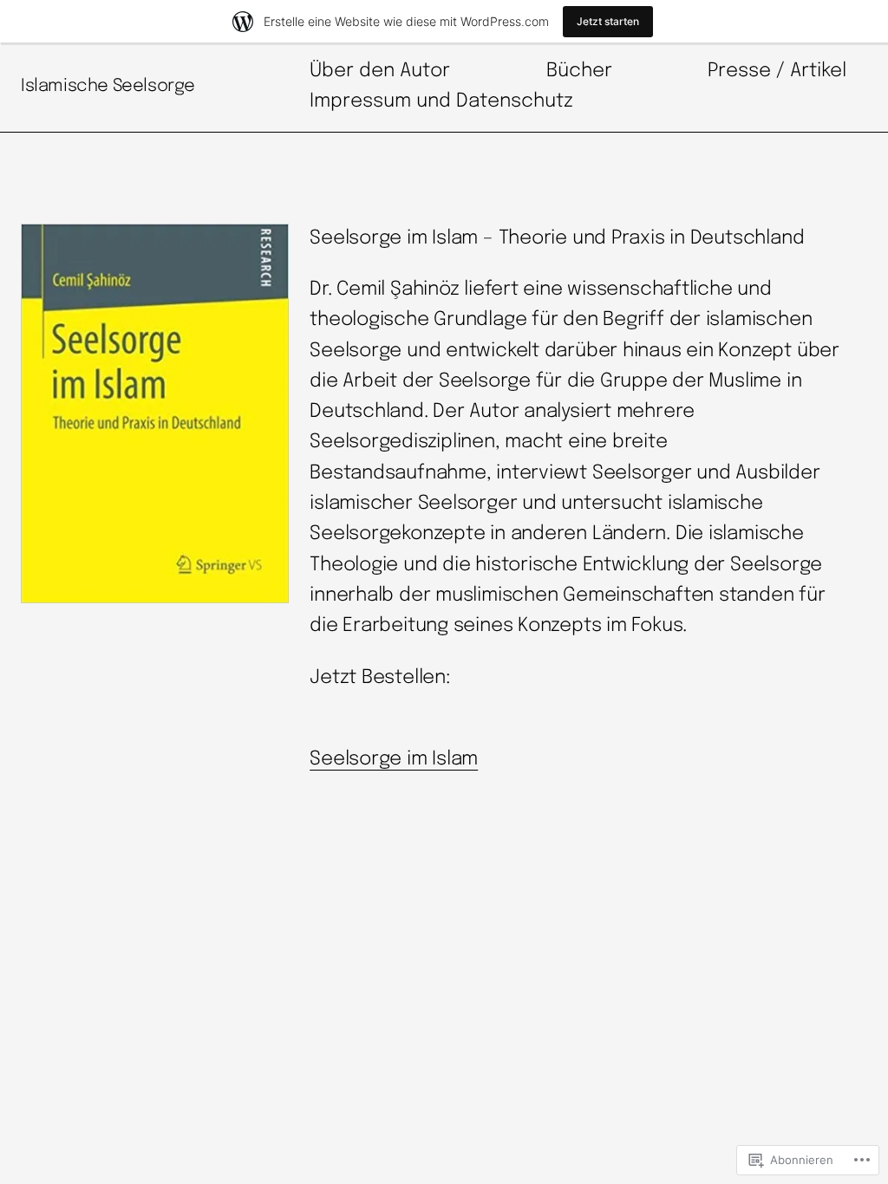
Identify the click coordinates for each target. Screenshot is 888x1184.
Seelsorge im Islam (394, 759)
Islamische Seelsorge (108, 86)
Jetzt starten (608, 21)
